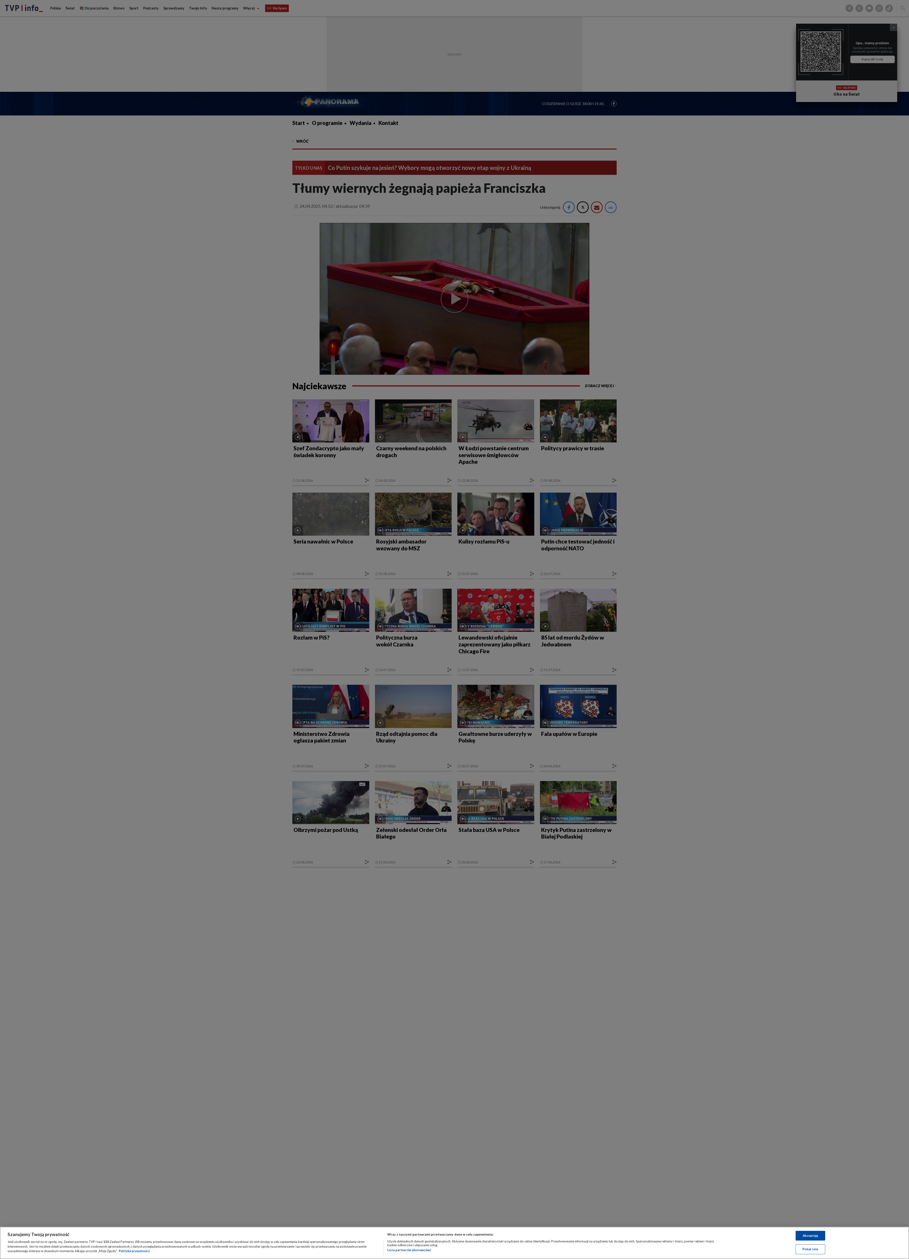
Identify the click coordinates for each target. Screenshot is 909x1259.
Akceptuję (810, 1235)
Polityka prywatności (134, 1251)
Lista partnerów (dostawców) (409, 1250)
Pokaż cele (810, 1249)
